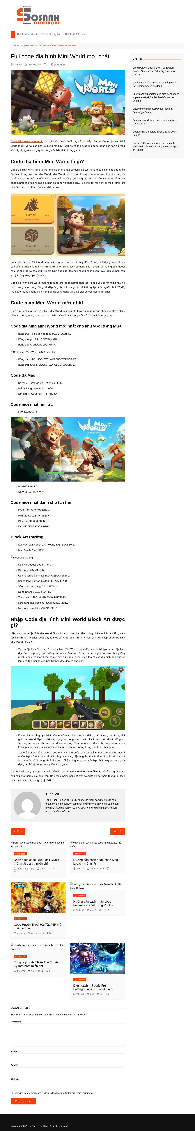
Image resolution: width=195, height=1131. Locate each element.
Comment (17, 1021)
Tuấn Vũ (18, 64)
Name (14, 1051)
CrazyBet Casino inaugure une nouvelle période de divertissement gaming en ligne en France (155, 146)
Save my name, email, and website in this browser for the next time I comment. (53, 1093)
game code (59, 64)
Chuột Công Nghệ (25, 868)
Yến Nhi (80, 994)
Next (115, 831)
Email (14, 1065)
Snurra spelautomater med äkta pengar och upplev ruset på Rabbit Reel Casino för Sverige (156, 97)
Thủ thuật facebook (27, 34)
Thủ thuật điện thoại (75, 34)
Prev (19, 831)
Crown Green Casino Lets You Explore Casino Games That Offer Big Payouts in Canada (154, 71)
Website (15, 1079)
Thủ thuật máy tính (51, 34)
